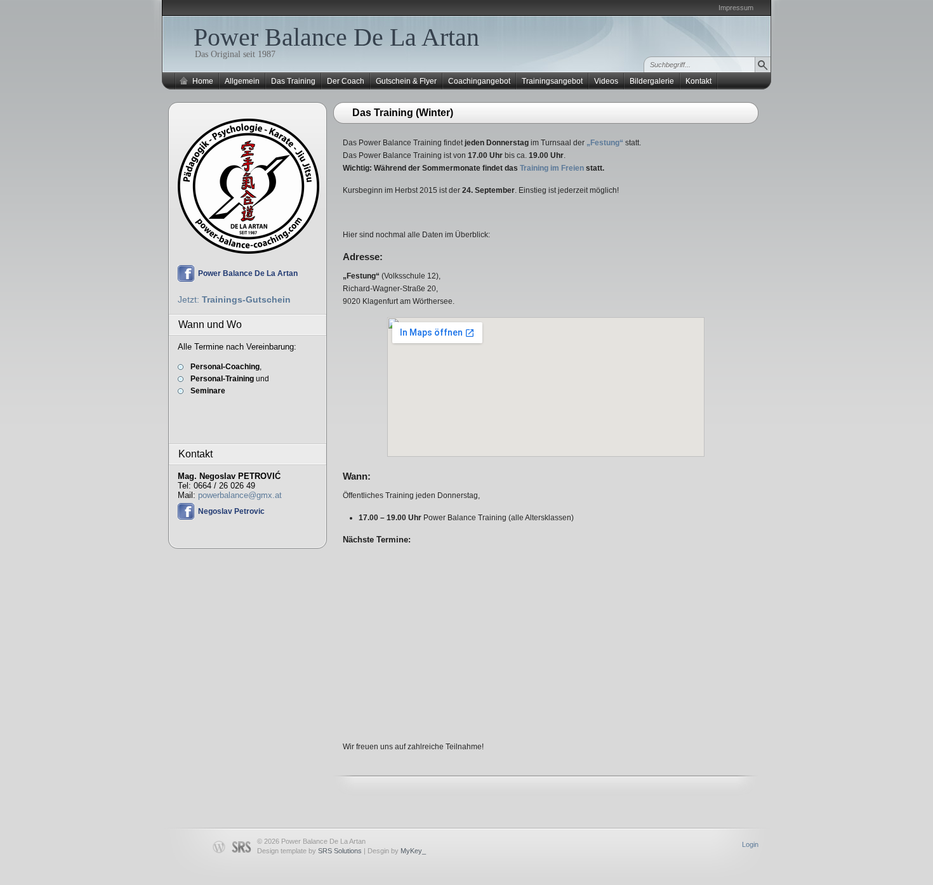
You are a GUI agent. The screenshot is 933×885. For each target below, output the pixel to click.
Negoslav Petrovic (231, 511)
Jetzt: (234, 299)
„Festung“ (604, 142)
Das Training (293, 81)
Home (202, 81)
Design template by (309, 851)
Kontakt (698, 81)
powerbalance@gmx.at (240, 495)
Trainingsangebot (552, 81)
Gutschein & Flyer (406, 81)
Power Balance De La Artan (336, 37)
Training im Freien (552, 168)
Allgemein (242, 81)
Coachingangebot (479, 81)
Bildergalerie (652, 81)
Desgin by (396, 851)
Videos (606, 81)
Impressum (735, 7)
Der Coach (345, 81)
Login (750, 844)
